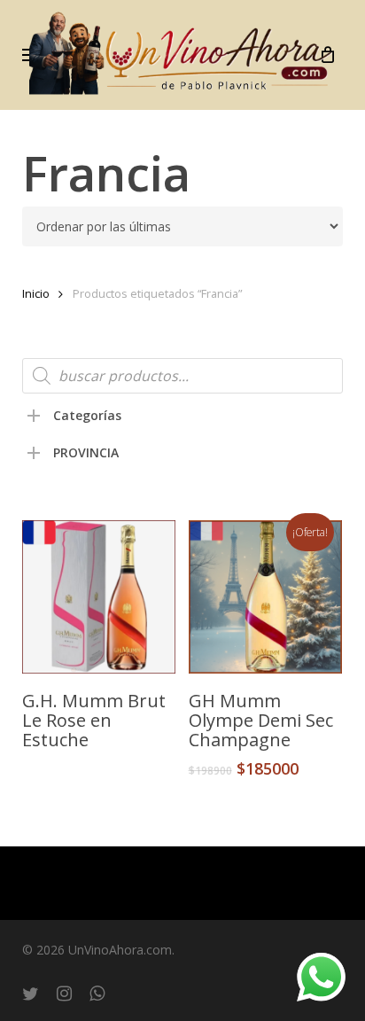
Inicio (36, 293)
